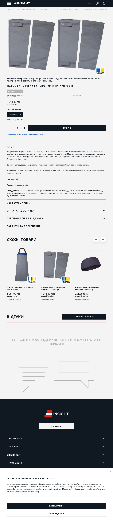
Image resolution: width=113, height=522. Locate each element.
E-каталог (56, 426)
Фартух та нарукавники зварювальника (91, 9)
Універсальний (14, 114)
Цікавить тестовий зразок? (25, 134)
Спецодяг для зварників (61, 9)
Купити (67, 127)
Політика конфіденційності (26, 491)
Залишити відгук (84, 316)
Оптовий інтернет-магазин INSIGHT (21, 9)
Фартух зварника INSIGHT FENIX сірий (20, 288)
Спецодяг (44, 9)
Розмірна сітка (16, 120)
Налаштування (56, 513)
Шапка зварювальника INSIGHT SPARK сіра (87, 288)
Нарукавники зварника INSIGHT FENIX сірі (53, 288)
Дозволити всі (56, 505)
